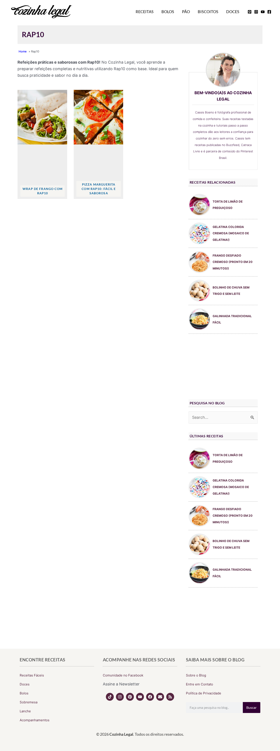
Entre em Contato (199, 684)
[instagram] (256, 12)
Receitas (145, 11)
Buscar (251, 707)
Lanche (25, 711)
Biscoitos (208, 11)
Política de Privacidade (203, 693)
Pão (186, 11)
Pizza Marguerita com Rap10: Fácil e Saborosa (99, 189)
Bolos (167, 11)
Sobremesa (28, 702)
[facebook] (269, 12)
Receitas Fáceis (32, 675)
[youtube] (263, 12)
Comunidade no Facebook (123, 675)
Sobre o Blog (196, 675)
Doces (232, 11)
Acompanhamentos (34, 720)
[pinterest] (250, 12)
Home (23, 51)
